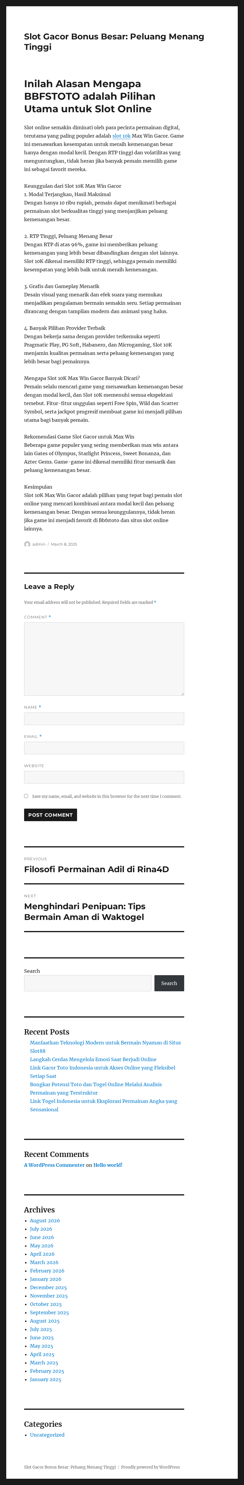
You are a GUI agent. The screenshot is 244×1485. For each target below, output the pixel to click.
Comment (37, 617)
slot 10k (121, 136)
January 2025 (45, 1379)
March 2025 (44, 1363)
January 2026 (46, 1279)
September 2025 (49, 1312)
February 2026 (47, 1271)
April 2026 (42, 1254)
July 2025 (41, 1329)
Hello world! (108, 1165)
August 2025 (45, 1321)
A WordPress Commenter (54, 1165)
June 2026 (42, 1237)
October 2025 (46, 1304)
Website (34, 765)
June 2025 (42, 1338)
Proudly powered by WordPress (150, 1467)
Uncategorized (47, 1435)
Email (33, 736)
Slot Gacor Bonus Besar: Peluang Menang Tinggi (70, 1467)
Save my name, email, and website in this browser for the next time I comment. (107, 796)
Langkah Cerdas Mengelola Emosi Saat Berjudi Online (93, 1059)
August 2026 (45, 1221)
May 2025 (41, 1346)
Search (32, 971)
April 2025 (42, 1354)
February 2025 (47, 1371)
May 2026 (42, 1246)
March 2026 (44, 1262)
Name (32, 707)
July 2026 (41, 1229)
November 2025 (49, 1296)
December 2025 (48, 1287)
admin (39, 544)
